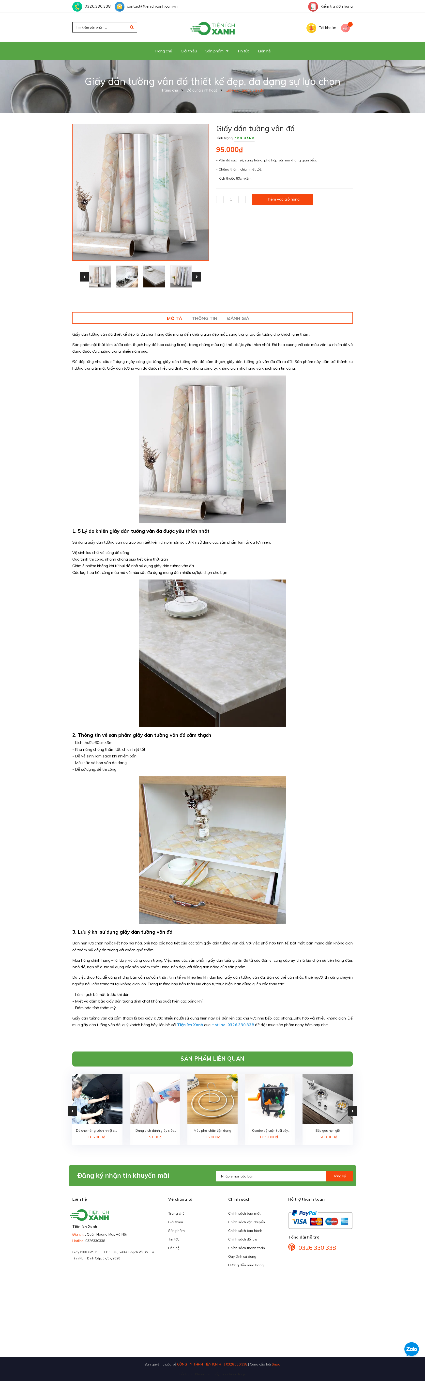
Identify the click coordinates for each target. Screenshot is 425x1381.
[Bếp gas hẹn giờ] (328, 1099)
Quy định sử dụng (242, 1256)
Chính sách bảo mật (244, 1213)
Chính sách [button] (239, 1199)
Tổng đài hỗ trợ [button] (303, 1237)
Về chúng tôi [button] (181, 1199)
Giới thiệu (175, 1222)
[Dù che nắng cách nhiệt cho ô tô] (97, 1099)
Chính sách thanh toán (246, 1248)
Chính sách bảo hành (245, 1230)
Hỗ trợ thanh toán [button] (306, 1199)
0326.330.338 (98, 6)
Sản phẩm (176, 1230)
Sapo (276, 1364)
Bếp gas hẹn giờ (328, 1130)
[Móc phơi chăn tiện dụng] (212, 1099)
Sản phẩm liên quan (212, 1058)
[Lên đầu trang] (354, 1369)
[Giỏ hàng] (347, 27)
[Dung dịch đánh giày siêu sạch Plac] (155, 1099)
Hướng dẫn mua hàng (246, 1265)
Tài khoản (327, 27)
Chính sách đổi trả (242, 1239)
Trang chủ (176, 1213)
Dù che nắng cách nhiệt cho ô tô (97, 1131)
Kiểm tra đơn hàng (336, 6)
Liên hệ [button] (79, 1199)
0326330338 (95, 1241)
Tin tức (173, 1239)
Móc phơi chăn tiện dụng (212, 1130)
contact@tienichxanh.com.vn (152, 6)
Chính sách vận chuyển (246, 1222)
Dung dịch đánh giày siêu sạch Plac (155, 1131)
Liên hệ (174, 1248)
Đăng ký (339, 1176)
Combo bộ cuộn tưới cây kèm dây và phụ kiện (270, 1131)
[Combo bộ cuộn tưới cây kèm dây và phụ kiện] (270, 1099)
